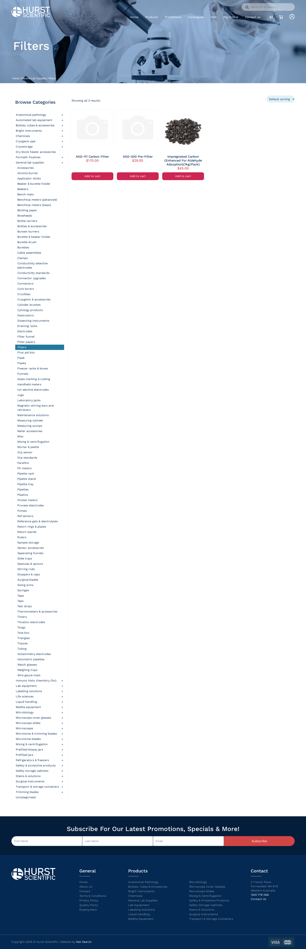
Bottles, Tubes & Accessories (35, 125)
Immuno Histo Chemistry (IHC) (36, 680)
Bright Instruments (141, 891)
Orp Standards (27, 457)
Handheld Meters (29, 384)
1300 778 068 (260, 894)
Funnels (22, 373)
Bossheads (24, 215)
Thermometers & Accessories (37, 611)
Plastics (22, 494)
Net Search (84, 942)
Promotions (173, 17)
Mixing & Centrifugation (33, 441)
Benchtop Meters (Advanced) (37, 199)
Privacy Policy (88, 900)
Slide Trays (24, 558)
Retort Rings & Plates (31, 526)
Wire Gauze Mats (28, 675)
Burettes (23, 247)
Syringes (23, 590)
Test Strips (24, 606)
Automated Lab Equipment (34, 120)
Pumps (22, 510)
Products (151, 17)
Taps (20, 601)
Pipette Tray (25, 484)
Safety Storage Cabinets (32, 770)
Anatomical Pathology (31, 114)
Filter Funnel (26, 336)
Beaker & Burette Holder (33, 183)
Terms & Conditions (92, 896)
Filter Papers (26, 342)
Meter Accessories (29, 431)
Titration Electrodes (31, 622)
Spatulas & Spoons (30, 563)
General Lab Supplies (33, 78)
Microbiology (24, 712)
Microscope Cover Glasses (33, 717)
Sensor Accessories (30, 548)
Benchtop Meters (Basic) (34, 205)
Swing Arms (25, 585)
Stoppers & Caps (28, 574)
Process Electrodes (30, 505)
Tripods (22, 643)
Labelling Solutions (29, 691)
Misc (20, 436)
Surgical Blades (27, 579)
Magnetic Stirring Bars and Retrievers (35, 408)
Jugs (20, 395)
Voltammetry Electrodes (34, 654)
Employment (88, 909)
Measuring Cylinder (30, 420)
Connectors (25, 283)
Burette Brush (26, 242)
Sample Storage (28, 542)
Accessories (25, 167)
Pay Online (230, 17)
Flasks (21, 363)
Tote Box (23, 632)
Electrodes (24, 331)
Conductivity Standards (33, 273)
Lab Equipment (26, 686)
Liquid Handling (26, 701)
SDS (213, 17)
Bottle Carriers (27, 221)
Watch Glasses (27, 664)
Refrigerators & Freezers (32, 760)
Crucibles (23, 294)
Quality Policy (88, 905)
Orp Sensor (25, 452)
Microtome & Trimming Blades (36, 733)
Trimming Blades (27, 792)
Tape (20, 595)
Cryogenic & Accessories (33, 299)
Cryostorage (24, 146)
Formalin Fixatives (28, 157)
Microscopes (24, 728)
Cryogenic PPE (25, 141)
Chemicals (23, 136)
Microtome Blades (28, 739)
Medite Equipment (28, 707)
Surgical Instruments (30, 781)
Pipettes (23, 489)
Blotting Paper (27, 210)
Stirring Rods (26, 569)
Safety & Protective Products (36, 765)
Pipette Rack (25, 473)
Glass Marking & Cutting (33, 379)
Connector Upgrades (31, 278)
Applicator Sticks (29, 178)
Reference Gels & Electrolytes (37, 521)
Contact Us (258, 899)
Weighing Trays (27, 670)
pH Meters (24, 468)
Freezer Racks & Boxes (32, 368)
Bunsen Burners (28, 231)
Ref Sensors (25, 516)
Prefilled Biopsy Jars (29, 749)
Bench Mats (25, 194)
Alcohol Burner (27, 173)
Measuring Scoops (29, 425)
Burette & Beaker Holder (33, 236)
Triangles (23, 638)
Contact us (252, 17)
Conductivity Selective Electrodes (32, 265)
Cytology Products (30, 310)
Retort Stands (26, 532)
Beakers (22, 189)
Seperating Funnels (30, 553)
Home (134, 17)
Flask (21, 358)
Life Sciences (24, 696)
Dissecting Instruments (33, 320)
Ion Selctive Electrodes (33, 389)
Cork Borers (25, 289)
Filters (21, 347)
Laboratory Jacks (29, 400)
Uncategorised (26, 797)
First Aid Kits (26, 352)
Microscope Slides (28, 723)
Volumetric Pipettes (30, 659)
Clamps (22, 258)
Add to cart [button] (92, 176)
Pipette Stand (26, 479)
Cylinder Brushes (29, 304)
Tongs (21, 627)
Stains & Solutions (28, 776)
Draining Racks (27, 326)
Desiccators (25, 315)
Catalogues (196, 17)
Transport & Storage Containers (37, 786)
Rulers (21, 537)
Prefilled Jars (24, 755)
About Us (85, 886)
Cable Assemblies (29, 252)
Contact (84, 891)
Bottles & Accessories (32, 226)
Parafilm (23, 463)
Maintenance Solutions (33, 415)
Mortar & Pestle (28, 447)
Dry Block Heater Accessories (36, 152)
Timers (22, 617)
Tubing (22, 648)
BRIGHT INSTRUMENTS (29, 130)
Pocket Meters (27, 500)
